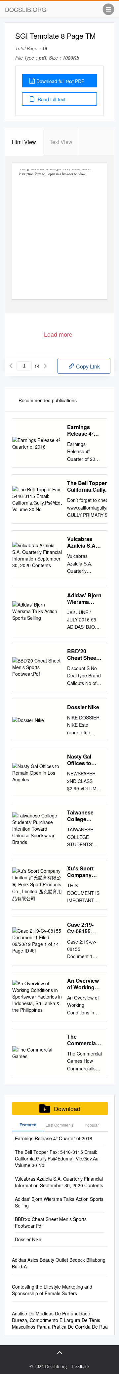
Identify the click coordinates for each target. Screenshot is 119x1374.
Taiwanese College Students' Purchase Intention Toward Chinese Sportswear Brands (81, 815)
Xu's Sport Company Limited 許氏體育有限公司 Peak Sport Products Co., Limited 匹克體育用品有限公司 (84, 871)
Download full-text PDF (60, 81)
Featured (28, 1125)
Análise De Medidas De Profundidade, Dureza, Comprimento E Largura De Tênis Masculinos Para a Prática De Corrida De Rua (60, 1320)
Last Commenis (60, 1125)
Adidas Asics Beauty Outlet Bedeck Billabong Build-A (58, 1263)
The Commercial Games (82, 1040)
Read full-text (50, 99)
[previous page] (11, 366)
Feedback (81, 1366)
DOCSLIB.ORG (25, 9)
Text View (61, 142)
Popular (92, 1125)
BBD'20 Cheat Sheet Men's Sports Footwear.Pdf (83, 654)
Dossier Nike (83, 707)
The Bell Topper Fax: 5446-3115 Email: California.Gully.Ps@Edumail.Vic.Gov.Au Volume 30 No (57, 1158)
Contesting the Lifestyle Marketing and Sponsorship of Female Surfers (52, 1290)
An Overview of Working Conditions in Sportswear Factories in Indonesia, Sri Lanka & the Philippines (84, 984)
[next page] (45, 366)
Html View (24, 142)
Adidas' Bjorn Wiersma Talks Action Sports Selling (84, 598)
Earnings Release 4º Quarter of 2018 (80, 430)
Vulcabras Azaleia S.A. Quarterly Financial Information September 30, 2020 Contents (82, 542)
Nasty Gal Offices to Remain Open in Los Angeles (84, 759)
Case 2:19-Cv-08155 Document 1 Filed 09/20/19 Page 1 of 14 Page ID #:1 (84, 928)
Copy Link (87, 366)
